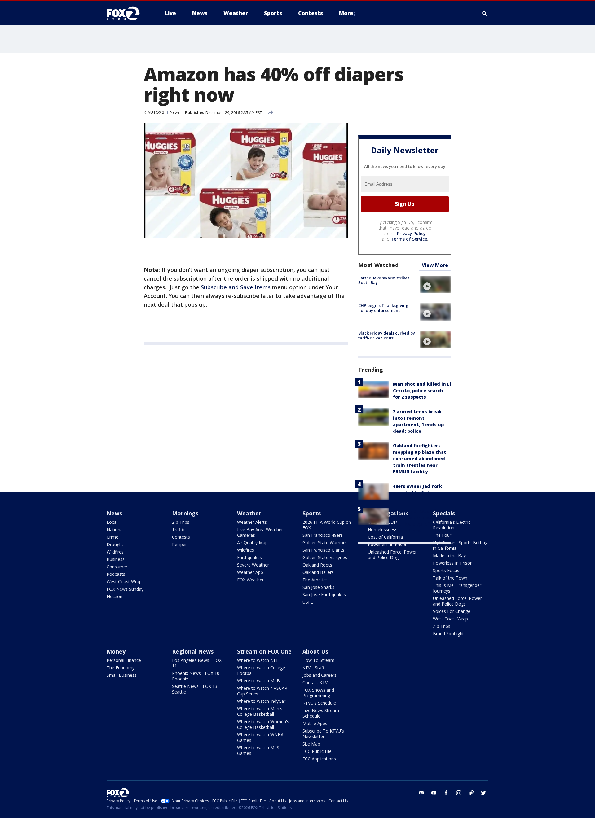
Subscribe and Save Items (236, 287)
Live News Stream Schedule (320, 713)
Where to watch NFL (258, 660)
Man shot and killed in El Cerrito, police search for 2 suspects (422, 390)
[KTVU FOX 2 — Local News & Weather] (127, 13)
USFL (307, 602)
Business (116, 559)
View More (435, 265)
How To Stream (318, 660)
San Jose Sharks (318, 587)
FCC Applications (319, 759)
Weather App (250, 572)
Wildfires (115, 552)
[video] (435, 284)
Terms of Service (409, 239)
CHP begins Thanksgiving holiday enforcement (383, 308)
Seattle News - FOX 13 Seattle (194, 689)
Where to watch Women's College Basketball (263, 724)
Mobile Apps (314, 723)
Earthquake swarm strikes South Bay (383, 280)
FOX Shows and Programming (318, 692)
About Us (315, 651)
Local (112, 522)
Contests (181, 537)
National (115, 529)
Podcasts (116, 574)
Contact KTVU (316, 682)
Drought (115, 544)
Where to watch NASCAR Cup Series (262, 691)
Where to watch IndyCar (261, 701)
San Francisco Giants (323, 550)
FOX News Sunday (125, 589)
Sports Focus (446, 570)
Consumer (117, 567)
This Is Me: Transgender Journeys (457, 588)
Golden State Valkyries (324, 557)
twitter (483, 793)
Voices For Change (451, 611)
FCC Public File (317, 751)
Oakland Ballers (318, 572)
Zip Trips (180, 522)
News (174, 112)
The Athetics (315, 580)
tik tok (471, 793)
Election (114, 596)
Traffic (178, 529)
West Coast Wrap (124, 581)
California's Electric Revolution (451, 525)
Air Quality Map (252, 542)
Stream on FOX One (264, 651)
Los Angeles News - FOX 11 (197, 663)
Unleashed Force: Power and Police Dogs (392, 554)
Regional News (193, 651)
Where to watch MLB (258, 681)
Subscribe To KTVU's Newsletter (323, 733)
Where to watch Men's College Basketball (259, 711)
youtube (434, 793)
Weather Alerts (252, 522)
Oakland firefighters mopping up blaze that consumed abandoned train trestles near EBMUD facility (419, 459)
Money (116, 651)
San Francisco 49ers (322, 535)
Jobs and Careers (319, 675)
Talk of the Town (450, 578)
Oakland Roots (317, 565)
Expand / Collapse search (484, 13)
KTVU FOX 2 (154, 112)
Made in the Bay (449, 555)
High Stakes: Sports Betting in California (460, 545)
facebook (446, 793)
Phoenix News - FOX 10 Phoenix (195, 676)
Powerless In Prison (388, 544)
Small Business (122, 675)
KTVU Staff (313, 668)
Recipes (179, 544)
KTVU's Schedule (319, 703)
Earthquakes (249, 557)
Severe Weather (253, 565)
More (346, 13)
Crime (112, 537)
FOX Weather (250, 580)
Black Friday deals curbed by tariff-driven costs (386, 335)
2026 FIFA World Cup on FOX (326, 525)
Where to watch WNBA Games (260, 737)
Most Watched (378, 265)
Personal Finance (124, 660)
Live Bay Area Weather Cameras (260, 532)
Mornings (185, 513)
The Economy (120, 668)
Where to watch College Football (261, 670)
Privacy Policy (411, 233)
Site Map (311, 744)
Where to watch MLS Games (258, 750)
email (421, 793)
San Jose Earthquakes (324, 594)
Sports (311, 513)
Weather (249, 513)
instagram (459, 793)
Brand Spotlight (448, 634)
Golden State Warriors (324, 542)
